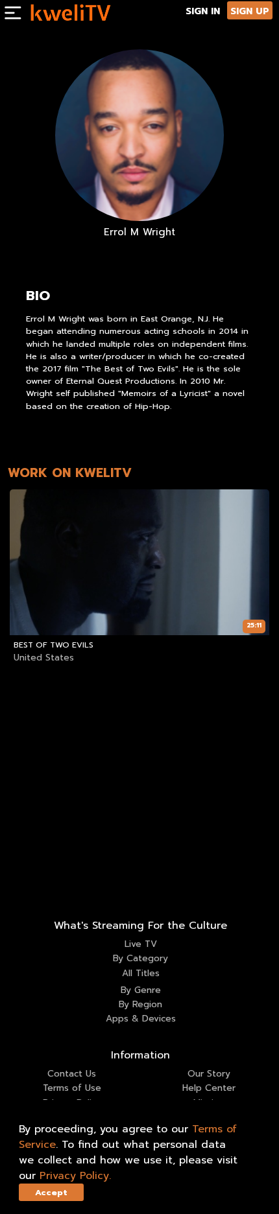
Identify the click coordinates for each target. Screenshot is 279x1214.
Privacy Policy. (75, 1176)
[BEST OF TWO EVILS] (140, 562)
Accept (51, 1192)
